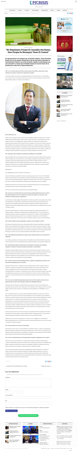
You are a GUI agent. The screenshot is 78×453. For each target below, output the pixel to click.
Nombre (7, 389)
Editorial (20, 10)
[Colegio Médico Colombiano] (39, 4)
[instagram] (3, 1)
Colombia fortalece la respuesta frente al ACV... (66, 101)
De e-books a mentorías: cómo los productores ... (67, 105)
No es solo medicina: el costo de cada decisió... (66, 114)
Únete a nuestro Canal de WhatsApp (29, 415)
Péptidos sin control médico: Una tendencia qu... (66, 96)
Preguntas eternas (45, 366)
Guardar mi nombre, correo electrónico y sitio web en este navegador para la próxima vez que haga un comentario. (27, 407)
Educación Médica (35, 10)
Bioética (52, 10)
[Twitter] (2, 1)
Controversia (30, 47)
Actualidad (27, 10)
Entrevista (65, 10)
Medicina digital (45, 10)
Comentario (7, 377)
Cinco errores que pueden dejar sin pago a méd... (66, 110)
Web (6, 400)
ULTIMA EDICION (12, 10)
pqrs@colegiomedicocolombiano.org (65, 441)
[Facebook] (1, 1)
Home (7, 13)
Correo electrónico (9, 395)
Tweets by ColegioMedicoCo (61, 120)
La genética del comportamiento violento (16, 366)
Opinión (58, 10)
